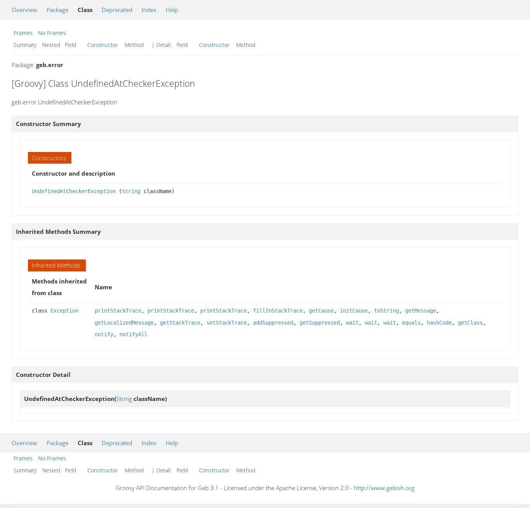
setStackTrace (226, 323)
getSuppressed (320, 323)
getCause (321, 311)
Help (172, 10)
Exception (64, 311)
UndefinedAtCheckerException (74, 191)
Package (57, 10)
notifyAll (133, 334)
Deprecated (117, 10)
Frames (23, 32)
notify (104, 334)
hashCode (439, 323)
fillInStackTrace (278, 311)
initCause (354, 311)
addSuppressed (273, 323)
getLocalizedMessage (124, 323)
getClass (470, 323)
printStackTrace (118, 311)
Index (149, 10)
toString (386, 311)
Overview (24, 10)
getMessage (420, 311)
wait (352, 323)
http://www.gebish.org (384, 488)
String (131, 191)
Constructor (102, 44)
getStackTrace (180, 323)
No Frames (52, 32)
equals (411, 323)
